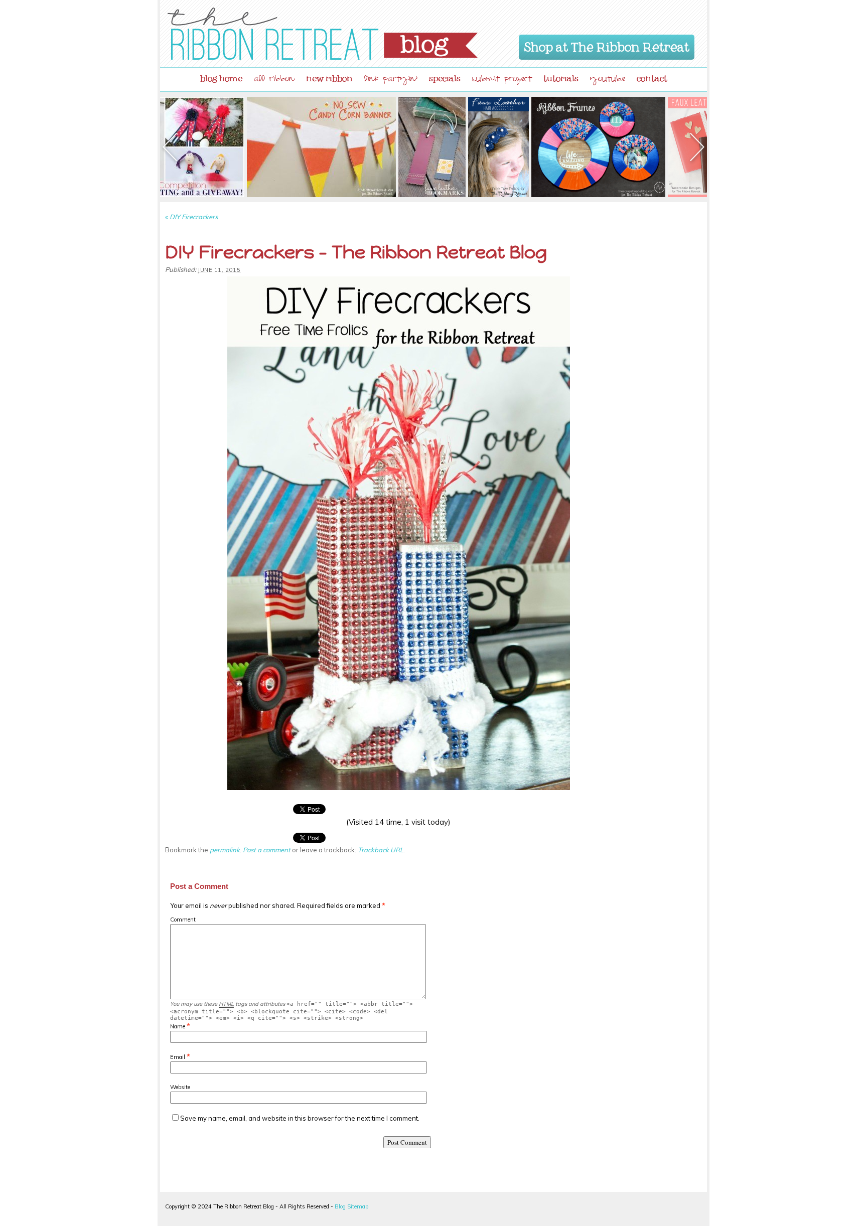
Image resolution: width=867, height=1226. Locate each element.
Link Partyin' (390, 80)
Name (177, 1026)
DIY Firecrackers (191, 217)
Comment (183, 919)
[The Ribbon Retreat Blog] (323, 34)
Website (180, 1087)
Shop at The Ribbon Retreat (606, 45)
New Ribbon (329, 76)
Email (177, 1056)
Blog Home (221, 76)
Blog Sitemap (351, 1206)
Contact (652, 76)
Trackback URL (380, 850)
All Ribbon (274, 80)
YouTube (607, 80)
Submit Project (502, 80)
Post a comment (267, 850)
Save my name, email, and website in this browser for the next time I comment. (299, 1118)
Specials (445, 76)
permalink (225, 850)
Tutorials (561, 76)
